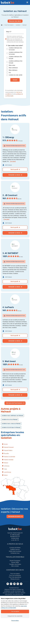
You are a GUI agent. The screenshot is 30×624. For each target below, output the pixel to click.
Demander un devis (14, 175)
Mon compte (15, 566)
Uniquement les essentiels (15, 616)
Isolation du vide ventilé (15, 75)
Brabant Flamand (8, 447)
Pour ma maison (9, 25)
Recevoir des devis (15, 21)
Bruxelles (6, 453)
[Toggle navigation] (27, 2)
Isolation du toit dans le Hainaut (11, 427)
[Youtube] (14, 583)
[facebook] (7, 583)
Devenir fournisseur (15, 560)
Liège (5, 469)
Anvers (6, 444)
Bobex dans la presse (15, 551)
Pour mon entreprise (15, 575)
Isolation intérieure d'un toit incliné (15, 49)
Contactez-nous (15, 553)
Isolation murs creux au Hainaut (11, 423)
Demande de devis (14, 516)
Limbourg (6, 466)
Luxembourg (7, 472)
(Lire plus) (13, 161)
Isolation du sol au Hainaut (9, 419)
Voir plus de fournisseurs (14, 403)
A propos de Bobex (15, 547)
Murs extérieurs (13, 68)
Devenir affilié (15, 562)
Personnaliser (15, 620)
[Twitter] (11, 583)
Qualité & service (15, 549)
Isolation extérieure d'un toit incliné (15, 53)
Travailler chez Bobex (15, 564)
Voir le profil (14, 169)
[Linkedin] (21, 583)
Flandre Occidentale (9, 456)
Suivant (15, 80)
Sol (10, 72)
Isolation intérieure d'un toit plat (15, 57)
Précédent (15, 85)
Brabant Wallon (8, 450)
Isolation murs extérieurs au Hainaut (12, 415)
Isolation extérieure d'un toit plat (15, 62)
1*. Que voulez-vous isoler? (14, 45)
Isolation (18, 25)
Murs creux (12, 65)
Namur (6, 475)
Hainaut (6, 463)
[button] (27, 2)
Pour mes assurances (15, 577)
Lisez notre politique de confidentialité (14, 607)
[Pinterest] (18, 583)
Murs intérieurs (13, 70)
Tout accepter (15, 611)
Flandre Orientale (8, 459)
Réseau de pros (15, 579)
